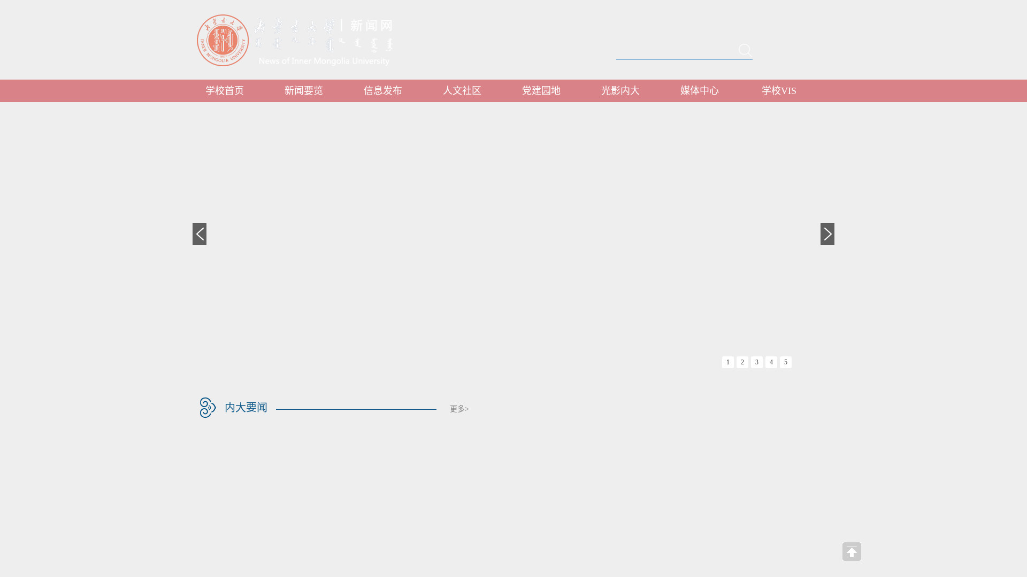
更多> (459, 409)
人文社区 (462, 90)
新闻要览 (304, 90)
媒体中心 (699, 90)
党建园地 (541, 90)
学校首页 (224, 90)
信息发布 (383, 90)
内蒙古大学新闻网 (304, 40)
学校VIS (779, 90)
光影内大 (620, 90)
